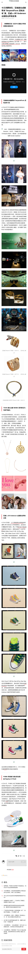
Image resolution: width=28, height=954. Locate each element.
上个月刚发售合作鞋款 (17, 522)
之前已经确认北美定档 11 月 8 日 (11, 44)
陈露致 (3, 18)
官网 (5, 769)
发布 (23, 861)
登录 (13, 869)
